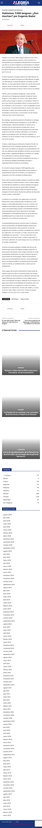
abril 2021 (6, 700)
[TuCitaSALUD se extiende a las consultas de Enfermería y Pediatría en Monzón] (21, 396)
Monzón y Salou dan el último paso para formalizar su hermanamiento (21, 371)
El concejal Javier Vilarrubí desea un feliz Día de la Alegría (11, 322)
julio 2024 (6, 590)
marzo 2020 (7, 736)
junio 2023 (6, 627)
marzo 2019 (7, 773)
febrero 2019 (7, 776)
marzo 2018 (7, 809)
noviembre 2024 (8, 578)
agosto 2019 (7, 757)
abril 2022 (6, 663)
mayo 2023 (7, 630)
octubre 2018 (7, 788)
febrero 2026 (7, 533)
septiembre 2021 (8, 685)
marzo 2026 (7, 530)
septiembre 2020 (9, 721)
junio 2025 (6, 557)
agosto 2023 (7, 624)
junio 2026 (6, 521)
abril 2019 (6, 770)
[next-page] (6, 463)
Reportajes (18, 10)
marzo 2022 (7, 666)
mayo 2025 (7, 560)
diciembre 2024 (8, 575)
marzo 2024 (7, 603)
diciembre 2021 (8, 675)
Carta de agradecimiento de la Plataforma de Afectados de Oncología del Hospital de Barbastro (21, 454)
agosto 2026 (7, 514)
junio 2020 (6, 730)
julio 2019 (6, 760)
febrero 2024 (7, 606)
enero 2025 (7, 572)
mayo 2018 (7, 803)
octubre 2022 (7, 651)
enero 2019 (7, 779)
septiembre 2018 (9, 791)
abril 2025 (6, 563)
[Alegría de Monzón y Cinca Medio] (21, 3)
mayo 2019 (7, 767)
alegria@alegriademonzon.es (21, 824)
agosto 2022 (7, 657)
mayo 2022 (7, 660)
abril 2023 (6, 633)
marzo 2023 (7, 636)
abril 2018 (6, 806)
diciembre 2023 (8, 612)
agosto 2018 (7, 794)
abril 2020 (6, 733)
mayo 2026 (7, 524)
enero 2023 (7, 642)
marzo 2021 (7, 703)
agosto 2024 (7, 587)
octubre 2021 (7, 682)
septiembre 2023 (9, 621)
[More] (29, 25)
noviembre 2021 (8, 678)
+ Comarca (21, 449)
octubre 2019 (7, 751)
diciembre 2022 (8, 645)
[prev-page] (3, 463)
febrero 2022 (7, 669)
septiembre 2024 (9, 584)
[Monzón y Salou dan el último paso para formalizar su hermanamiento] (21, 354)
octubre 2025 (7, 545)
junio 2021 (6, 694)
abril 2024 (6, 600)
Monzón (11, 10)
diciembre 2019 (8, 745)
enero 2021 (7, 709)
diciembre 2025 (8, 539)
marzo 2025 (7, 566)
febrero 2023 (7, 639)
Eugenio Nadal (25, 299)
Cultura (5, 10)
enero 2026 (7, 536)
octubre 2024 (7, 581)
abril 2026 (6, 527)
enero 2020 (7, 742)
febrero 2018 (7, 812)
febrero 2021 (7, 706)
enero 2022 (7, 672)
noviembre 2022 (8, 648)
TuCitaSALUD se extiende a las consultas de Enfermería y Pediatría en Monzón (21, 413)
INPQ (13, 822)
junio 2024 (6, 593)
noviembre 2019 (8, 748)
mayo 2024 (7, 596)
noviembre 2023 (8, 615)
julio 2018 (6, 797)
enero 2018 (7, 815)
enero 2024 (7, 609)
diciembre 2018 (8, 782)
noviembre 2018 (8, 785)
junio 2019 (6, 764)
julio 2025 (6, 554)
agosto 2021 (7, 688)
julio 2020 (6, 727)
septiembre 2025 (9, 548)
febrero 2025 (7, 569)
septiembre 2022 (9, 654)
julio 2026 (6, 518)
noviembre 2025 (8, 542)
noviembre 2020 (8, 715)
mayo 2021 (7, 697)
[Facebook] (34, 826)
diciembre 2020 (8, 712)
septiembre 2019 (9, 754)
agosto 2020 (7, 724)
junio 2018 (6, 800)
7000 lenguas (15, 299)
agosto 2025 (7, 551)
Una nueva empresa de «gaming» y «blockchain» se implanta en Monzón (31, 322)
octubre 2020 (7, 718)
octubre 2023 (7, 618)
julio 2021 (6, 691)
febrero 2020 (7, 739)
